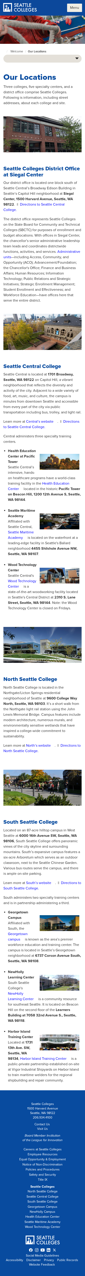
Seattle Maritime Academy (42, 1222)
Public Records (67, 1260)
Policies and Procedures (43, 1169)
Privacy (49, 1260)
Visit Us (42, 1129)
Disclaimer (33, 1260)
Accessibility (14, 1260)
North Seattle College (43, 1191)
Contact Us (42, 1124)
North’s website (38, 745)
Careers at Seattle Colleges (43, 1149)
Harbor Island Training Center (43, 1058)
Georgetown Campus (42, 1207)
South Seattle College (42, 1201)
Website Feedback (42, 1265)
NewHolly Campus (42, 1212)
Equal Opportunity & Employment (42, 1159)
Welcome (16, 51)
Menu (74, 7)
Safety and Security (42, 1175)
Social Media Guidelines (42, 1255)
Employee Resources (43, 1154)
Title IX (42, 1180)
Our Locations (37, 51)
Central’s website (39, 421)
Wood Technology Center (42, 1227)
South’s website (38, 883)
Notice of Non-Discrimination (42, 1164)
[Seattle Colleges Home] (20, 8)
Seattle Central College (42, 1197)
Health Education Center (42, 1217)
